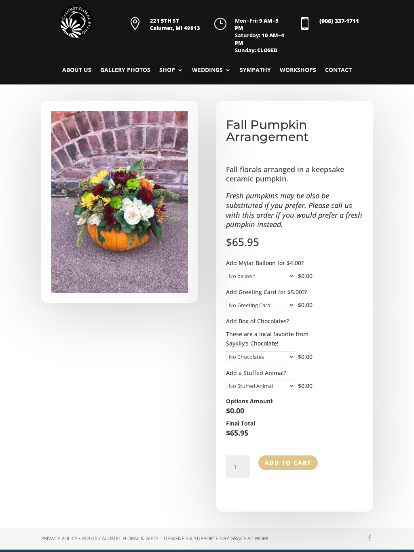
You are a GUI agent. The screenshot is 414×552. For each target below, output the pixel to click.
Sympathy (255, 70)
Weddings (207, 70)
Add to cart (288, 462)
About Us (76, 70)
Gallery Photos (125, 70)
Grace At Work (249, 538)
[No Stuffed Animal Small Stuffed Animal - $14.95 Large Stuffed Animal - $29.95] (260, 386)
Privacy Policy (59, 538)
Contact (338, 70)
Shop (167, 70)
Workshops (298, 70)
